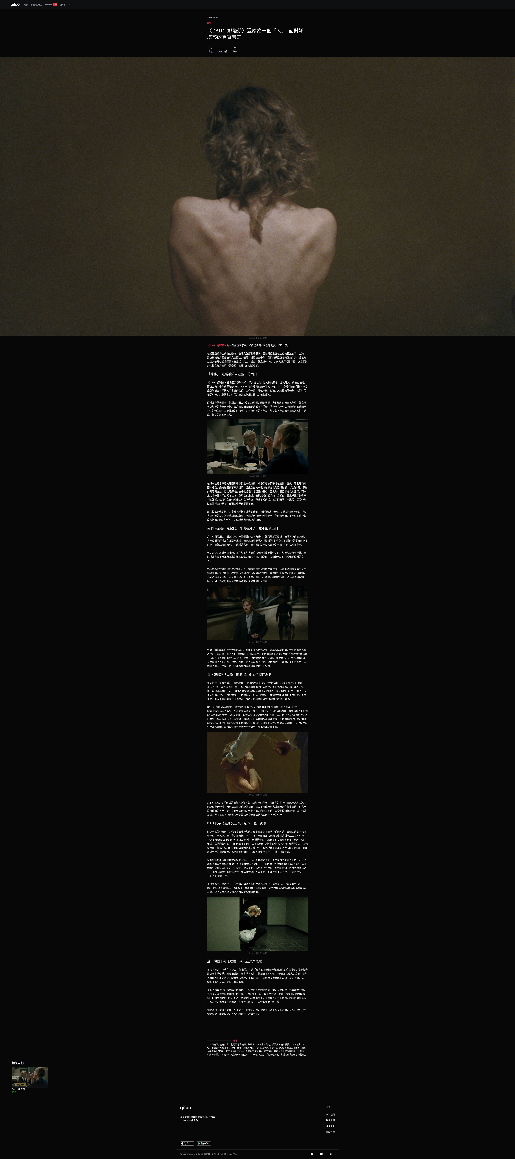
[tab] (69, 5)
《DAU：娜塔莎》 (217, 345)
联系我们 (330, 1120)
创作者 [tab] (62, 4)
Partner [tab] (51, 4)
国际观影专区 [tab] (36, 4)
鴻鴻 (209, 22)
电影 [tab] (26, 4)
